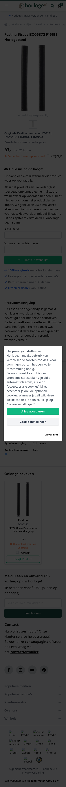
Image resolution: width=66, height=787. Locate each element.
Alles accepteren (33, 411)
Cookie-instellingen (33, 422)
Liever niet (51, 435)
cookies (42, 360)
